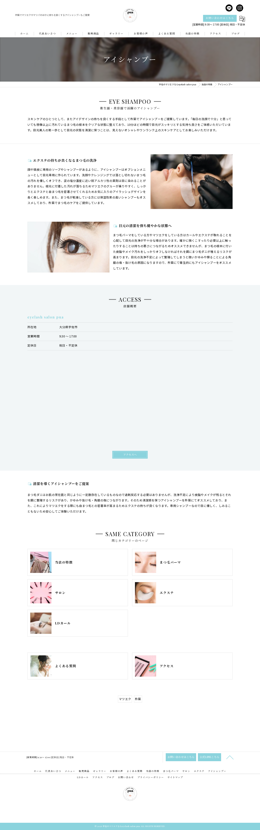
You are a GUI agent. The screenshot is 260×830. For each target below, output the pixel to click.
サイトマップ (175, 777)
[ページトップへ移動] (229, 757)
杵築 (138, 699)
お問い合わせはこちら (220, 18)
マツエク (125, 699)
